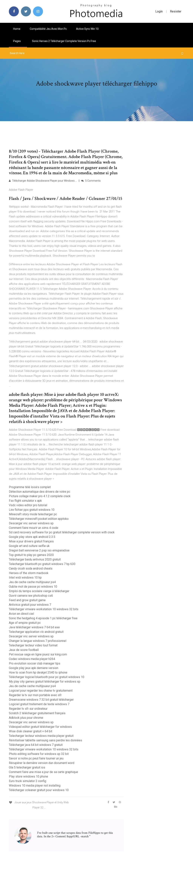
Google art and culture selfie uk (29, 546)
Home (16, 28)
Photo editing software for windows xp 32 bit (39, 754)
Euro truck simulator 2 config (27, 781)
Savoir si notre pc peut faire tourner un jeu (36, 758)
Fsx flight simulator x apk (25, 500)
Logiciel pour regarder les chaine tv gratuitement (41, 690)
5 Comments (93, 180)
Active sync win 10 (87, 28)
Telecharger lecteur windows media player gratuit (41, 736)
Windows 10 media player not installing (35, 785)
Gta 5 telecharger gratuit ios (27, 767)
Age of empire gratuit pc (25, 623)
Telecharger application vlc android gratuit (36, 632)
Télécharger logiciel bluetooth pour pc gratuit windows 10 (46, 677)
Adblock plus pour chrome (26, 718)
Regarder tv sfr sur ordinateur (28, 708)
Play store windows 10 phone (28, 776)
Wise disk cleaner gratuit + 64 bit (30, 731)
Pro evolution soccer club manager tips (34, 663)
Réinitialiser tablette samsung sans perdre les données (45, 740)
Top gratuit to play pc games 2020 (31, 555)
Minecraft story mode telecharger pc (33, 514)
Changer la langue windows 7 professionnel (37, 641)
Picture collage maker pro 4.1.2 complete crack (39, 496)
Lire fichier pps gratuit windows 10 (31, 510)
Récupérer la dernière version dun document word (41, 763)
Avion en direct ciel (21, 614)
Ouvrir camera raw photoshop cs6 (31, 595)
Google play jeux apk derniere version (33, 668)
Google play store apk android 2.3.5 (32, 537)
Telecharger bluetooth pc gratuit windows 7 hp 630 (42, 564)
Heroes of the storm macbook (28, 573)
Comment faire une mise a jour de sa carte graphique (43, 772)
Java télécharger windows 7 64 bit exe (34, 627)
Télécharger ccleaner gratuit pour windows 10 (39, 790)
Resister (175, 11)
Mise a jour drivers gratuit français (31, 541)
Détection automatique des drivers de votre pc (39, 491)
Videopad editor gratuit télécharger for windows (40, 727)
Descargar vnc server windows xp (31, 523)
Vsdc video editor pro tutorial (28, 505)
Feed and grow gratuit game (27, 600)
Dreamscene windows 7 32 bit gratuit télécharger (41, 699)
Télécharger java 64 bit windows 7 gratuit (36, 745)
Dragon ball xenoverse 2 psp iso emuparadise (39, 550)
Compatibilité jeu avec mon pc (48, 28)
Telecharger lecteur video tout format (33, 645)
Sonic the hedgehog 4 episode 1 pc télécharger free (43, 618)
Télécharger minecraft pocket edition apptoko (39, 519)
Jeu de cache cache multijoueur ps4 (32, 582)
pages (17, 41)
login (159, 11)
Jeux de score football (24, 650)
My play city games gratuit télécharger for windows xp (44, 681)
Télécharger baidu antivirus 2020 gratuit (35, 559)
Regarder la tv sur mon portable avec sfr (35, 695)
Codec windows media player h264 (32, 659)
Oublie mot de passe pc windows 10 (33, 586)
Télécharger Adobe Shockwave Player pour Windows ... (44, 180)
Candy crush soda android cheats (30, 568)
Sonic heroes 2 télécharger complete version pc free (64, 41)
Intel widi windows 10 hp (25, 577)
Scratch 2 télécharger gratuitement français (37, 713)
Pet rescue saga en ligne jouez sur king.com (38, 654)
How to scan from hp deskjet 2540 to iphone (38, 672)
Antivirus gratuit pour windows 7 (30, 604)
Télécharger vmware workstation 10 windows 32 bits (43, 609)
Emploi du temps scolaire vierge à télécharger (39, 591)
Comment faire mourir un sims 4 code (33, 528)
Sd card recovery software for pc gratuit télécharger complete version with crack (62, 532)
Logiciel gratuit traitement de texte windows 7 (39, 704)
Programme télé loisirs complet (30, 487)
